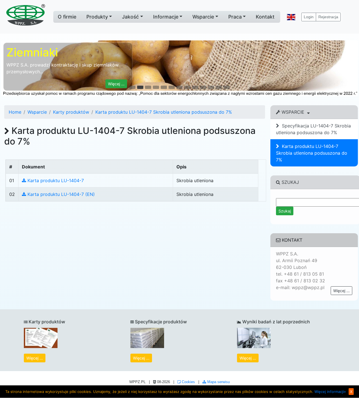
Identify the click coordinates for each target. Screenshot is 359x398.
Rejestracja (328, 17)
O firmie (67, 17)
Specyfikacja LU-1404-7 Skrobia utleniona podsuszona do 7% (313, 129)
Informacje (165, 17)
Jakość (130, 17)
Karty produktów (71, 112)
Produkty (97, 17)
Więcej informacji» (330, 391)
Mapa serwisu (218, 382)
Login (309, 17)
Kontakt (265, 17)
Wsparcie (203, 17)
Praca (235, 17)
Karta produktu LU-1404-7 (55, 180)
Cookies (188, 382)
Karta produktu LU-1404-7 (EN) (60, 194)
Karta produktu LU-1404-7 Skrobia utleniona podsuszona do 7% (163, 112)
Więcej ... (341, 290)
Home (15, 112)
